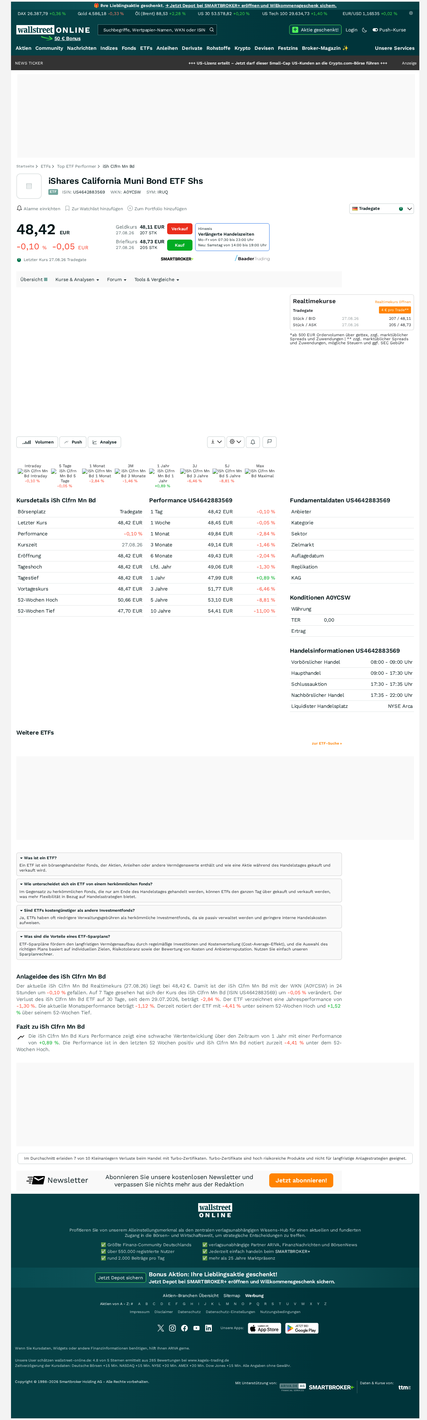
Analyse (108, 441)
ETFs (146, 48)
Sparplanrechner (35, 954)
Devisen (264, 48)
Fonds (129, 48)
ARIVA (173, 1348)
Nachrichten (81, 48)
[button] (38, 858)
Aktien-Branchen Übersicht (191, 1295)
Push (77, 441)
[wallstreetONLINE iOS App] (264, 1332)
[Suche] (211, 30)
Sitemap (232, 1295)
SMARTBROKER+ (292, 1251)
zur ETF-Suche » (327, 743)
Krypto (243, 48)
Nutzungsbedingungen (280, 1312)
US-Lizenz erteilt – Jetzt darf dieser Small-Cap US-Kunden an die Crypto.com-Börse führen (260, 63)
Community (49, 48)
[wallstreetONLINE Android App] (302, 1332)
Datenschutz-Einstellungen (230, 1312)
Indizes (109, 48)
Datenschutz (189, 1312)
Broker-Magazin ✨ (325, 48)
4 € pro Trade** (395, 310)
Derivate (192, 48)
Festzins (288, 48)
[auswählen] (216, 442)
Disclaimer (163, 1312)
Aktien (23, 48)
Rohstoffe (218, 48)
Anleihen (167, 48)
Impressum (139, 1312)
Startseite (25, 166)
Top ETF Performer (76, 166)
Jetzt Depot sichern (120, 1277)
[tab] (179, 864)
